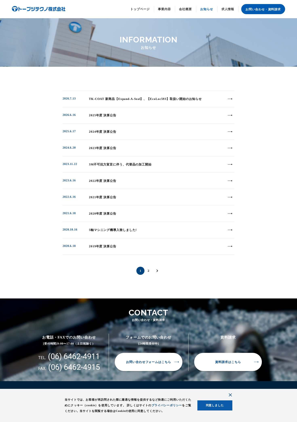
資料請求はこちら (228, 362)
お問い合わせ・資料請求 (263, 9)
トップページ (140, 9)
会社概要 (185, 9)
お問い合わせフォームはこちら (148, 362)
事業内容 (164, 9)
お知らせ (206, 9)
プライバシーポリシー (167, 405)
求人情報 (227, 9)
